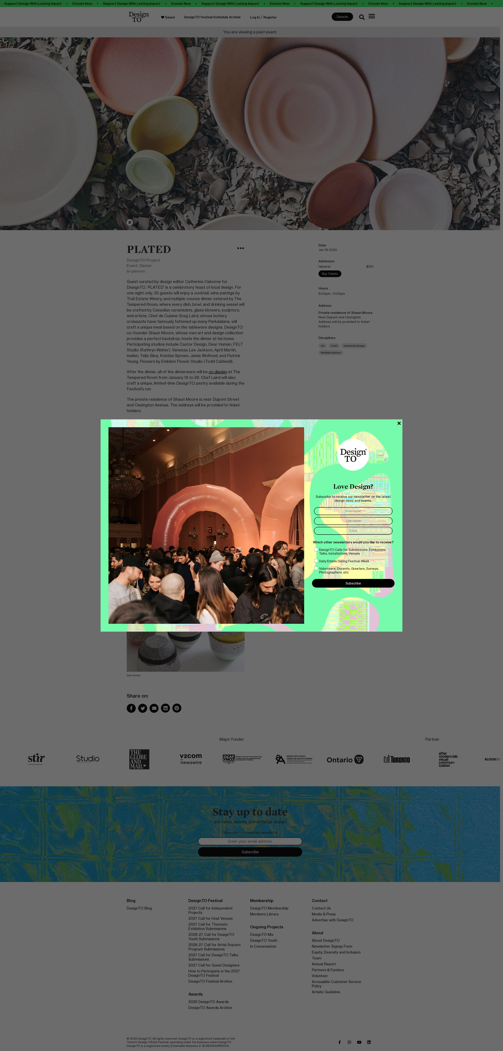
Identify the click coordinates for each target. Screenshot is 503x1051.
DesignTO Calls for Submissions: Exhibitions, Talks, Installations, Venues (352, 551)
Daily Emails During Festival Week (344, 561)
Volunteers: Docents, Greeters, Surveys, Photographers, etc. (349, 570)
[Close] (399, 423)
